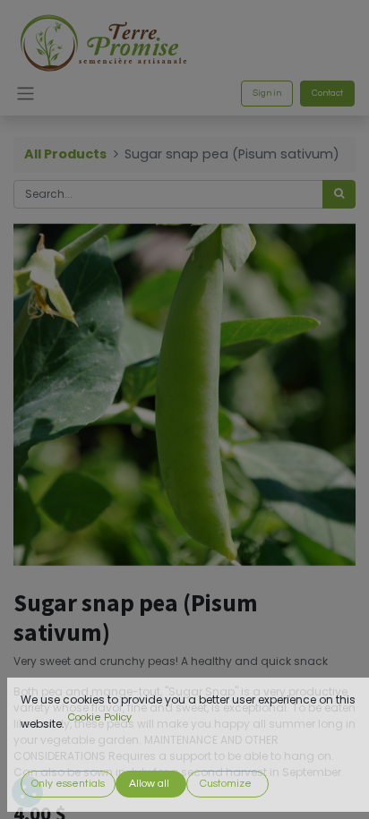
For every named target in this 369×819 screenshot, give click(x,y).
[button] (68, 784)
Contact (327, 93)
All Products (65, 154)
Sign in (267, 93)
